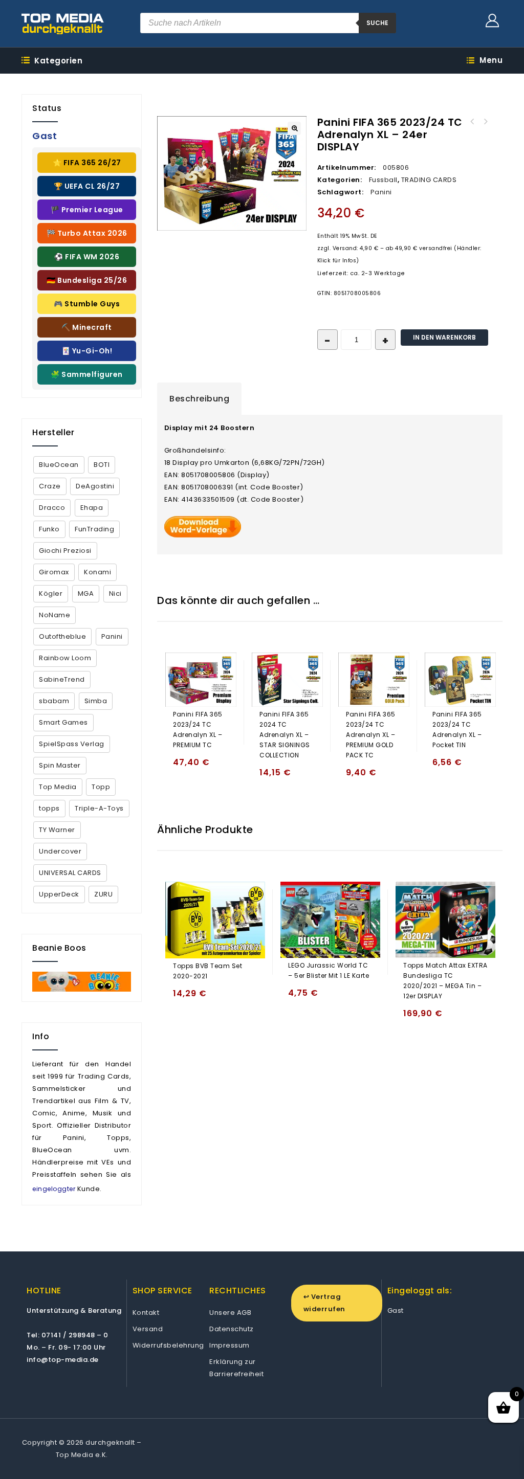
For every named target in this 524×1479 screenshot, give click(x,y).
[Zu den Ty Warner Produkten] (81, 982)
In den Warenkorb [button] (183, 767)
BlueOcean (59, 464)
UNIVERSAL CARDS (70, 873)
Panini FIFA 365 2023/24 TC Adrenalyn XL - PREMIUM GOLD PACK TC (485, 121)
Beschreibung (199, 399)
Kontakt (146, 1312)
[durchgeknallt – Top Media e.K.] (62, 23)
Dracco (52, 507)
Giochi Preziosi (65, 550)
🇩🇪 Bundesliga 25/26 (87, 280)
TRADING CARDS (429, 180)
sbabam (54, 701)
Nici (115, 593)
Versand (148, 1329)
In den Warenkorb (444, 337)
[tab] (199, 399)
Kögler (50, 593)
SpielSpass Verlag (71, 744)
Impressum (229, 1345)
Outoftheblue (62, 636)
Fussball (383, 180)
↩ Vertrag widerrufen (324, 1303)
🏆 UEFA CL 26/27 (87, 186)
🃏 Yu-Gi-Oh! (87, 351)
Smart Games (63, 722)
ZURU (103, 894)
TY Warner (57, 830)
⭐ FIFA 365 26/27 (87, 163)
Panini (381, 192)
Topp (101, 787)
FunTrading (94, 529)
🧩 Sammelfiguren (87, 374)
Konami (97, 572)
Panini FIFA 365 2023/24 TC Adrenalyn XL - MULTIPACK (472, 121)
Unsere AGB (230, 1312)
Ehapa (91, 507)
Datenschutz (231, 1329)
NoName (54, 615)
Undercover (60, 851)
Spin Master (60, 765)
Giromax (54, 572)
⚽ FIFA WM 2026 (86, 257)
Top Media (58, 787)
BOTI (102, 464)
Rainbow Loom (65, 658)
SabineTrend (62, 679)
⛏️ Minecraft (86, 327)
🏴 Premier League (87, 210)
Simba (95, 701)
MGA (86, 593)
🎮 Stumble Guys (87, 304)
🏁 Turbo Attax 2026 (87, 233)
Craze (50, 486)
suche (377, 22)
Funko (49, 529)
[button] (294, 128)
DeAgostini (95, 486)
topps (49, 808)
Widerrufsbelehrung (168, 1345)
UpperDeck (59, 894)
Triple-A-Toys (99, 808)
